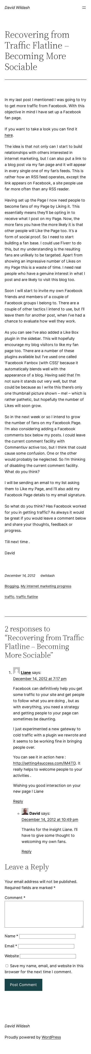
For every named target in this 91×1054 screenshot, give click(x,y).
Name (11, 936)
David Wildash (17, 7)
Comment (15, 897)
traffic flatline (27, 597)
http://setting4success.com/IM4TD (44, 763)
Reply (18, 801)
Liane (26, 672)
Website (12, 956)
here (9, 135)
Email (11, 946)
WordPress (51, 1037)
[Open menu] (84, 7)
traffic (9, 597)
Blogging (12, 586)
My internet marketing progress (46, 586)
